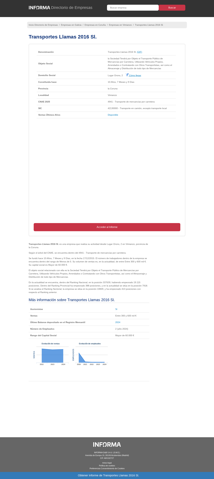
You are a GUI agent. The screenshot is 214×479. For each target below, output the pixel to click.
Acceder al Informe (107, 227)
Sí (116, 309)
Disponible (113, 115)
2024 (117, 322)
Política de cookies (107, 466)
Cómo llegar (134, 75)
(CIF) (139, 52)
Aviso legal (107, 463)
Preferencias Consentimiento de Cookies (107, 468)
